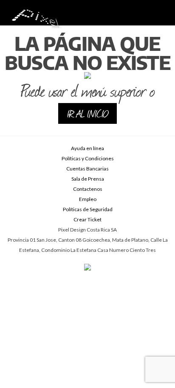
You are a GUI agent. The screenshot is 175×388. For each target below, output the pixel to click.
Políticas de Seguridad (88, 209)
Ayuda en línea (87, 148)
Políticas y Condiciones (88, 158)
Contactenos (87, 189)
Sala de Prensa (87, 179)
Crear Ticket (87, 219)
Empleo (87, 199)
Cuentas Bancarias (87, 168)
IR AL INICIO (87, 113)
